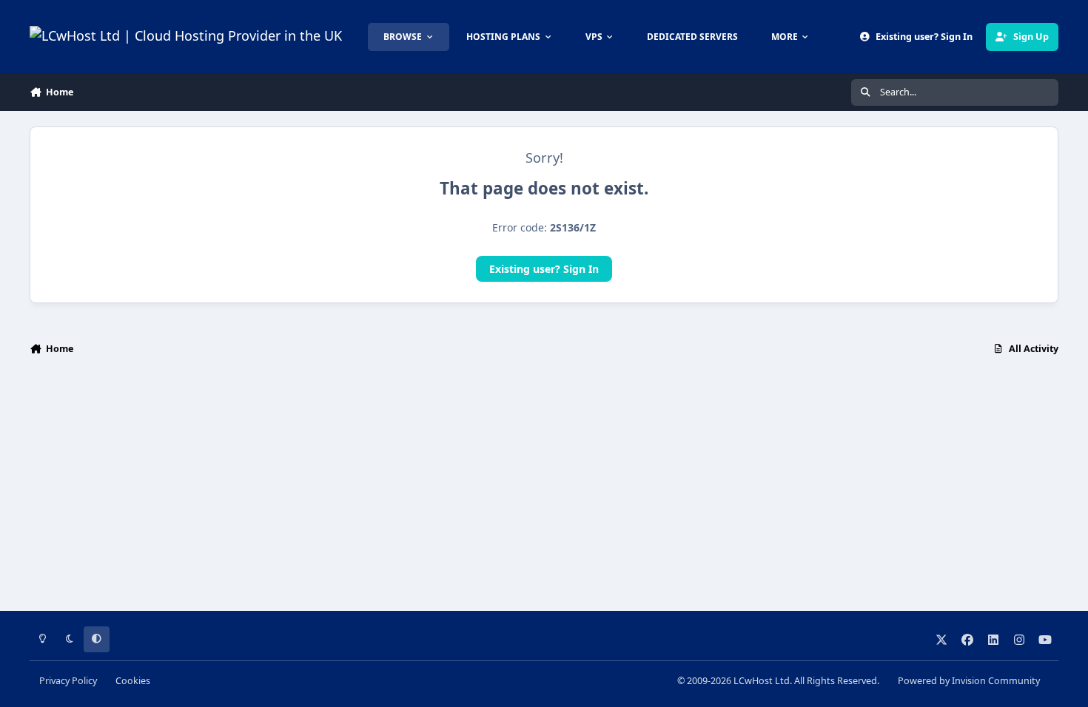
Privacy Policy (68, 680)
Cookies (132, 680)
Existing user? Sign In (544, 269)
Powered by (969, 680)
